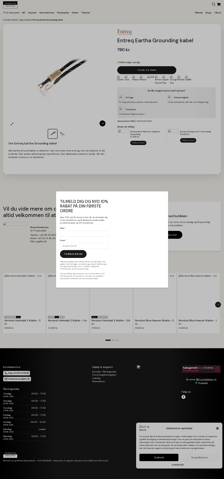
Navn (62, 228)
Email (62, 240)
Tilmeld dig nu (73, 254)
